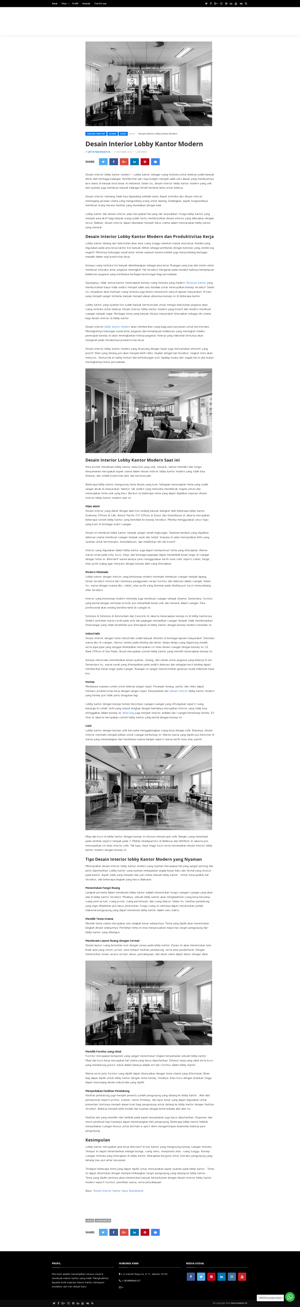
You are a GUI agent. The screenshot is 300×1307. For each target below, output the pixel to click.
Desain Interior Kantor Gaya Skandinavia (118, 1190)
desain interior (179, 690)
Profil (75, 3)
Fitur (64, 3)
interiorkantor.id (239, 1303)
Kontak (86, 3)
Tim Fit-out (100, 3)
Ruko (123, 133)
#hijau (89, 1220)
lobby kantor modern (117, 326)
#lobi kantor (102, 1220)
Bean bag (128, 712)
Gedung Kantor (96, 133)
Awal (54, 3)
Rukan (112, 133)
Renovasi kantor (196, 282)
